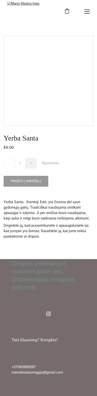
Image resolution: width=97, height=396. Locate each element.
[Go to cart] (67, 11)
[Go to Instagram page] (48, 314)
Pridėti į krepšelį (26, 181)
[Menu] (87, 12)
